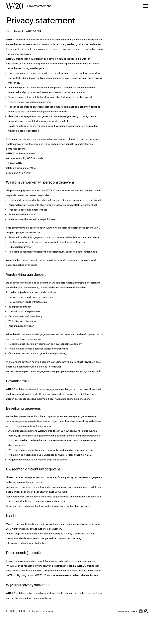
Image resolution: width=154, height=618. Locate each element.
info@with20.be (14, 163)
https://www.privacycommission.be (25, 543)
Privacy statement (39, 6)
